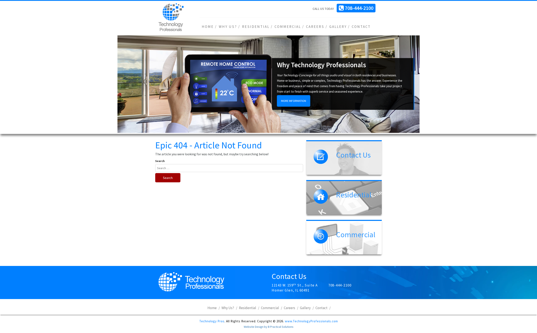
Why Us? (228, 26)
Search (160, 161)
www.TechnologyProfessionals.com (311, 321)
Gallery (338, 26)
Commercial (288, 26)
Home (208, 26)
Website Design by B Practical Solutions (268, 327)
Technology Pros (211, 321)
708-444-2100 (359, 8)
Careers (315, 26)
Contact (361, 26)
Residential (256, 26)
